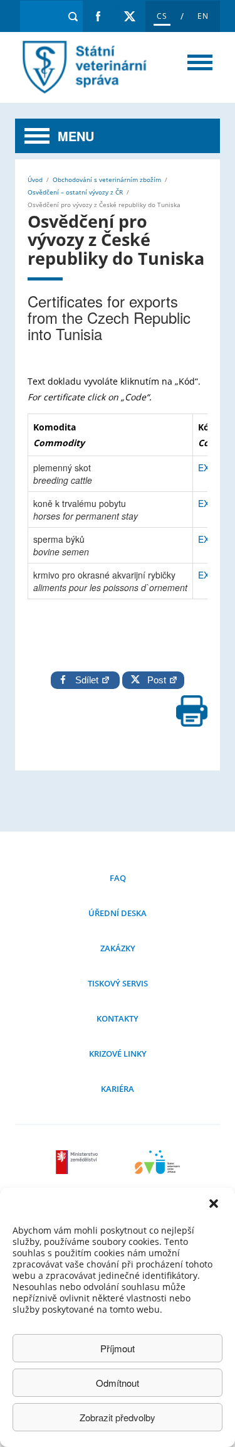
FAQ (118, 878)
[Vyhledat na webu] (73, 16)
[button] (214, 1204)
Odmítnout (117, 1382)
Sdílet (88, 680)
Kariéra (117, 1088)
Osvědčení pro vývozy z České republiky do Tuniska (81, 67)
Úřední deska (117, 913)
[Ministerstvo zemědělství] (78, 1170)
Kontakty (117, 1018)
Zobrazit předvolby (117, 1417)
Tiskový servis (118, 983)
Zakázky (117, 948)
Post (154, 680)
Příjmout (117, 1348)
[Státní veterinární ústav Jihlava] (157, 1170)
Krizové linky (118, 1053)
